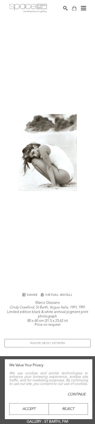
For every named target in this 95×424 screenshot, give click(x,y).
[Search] (65, 8)
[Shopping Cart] (74, 8)
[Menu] (83, 8)
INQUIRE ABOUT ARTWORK (47, 343)
